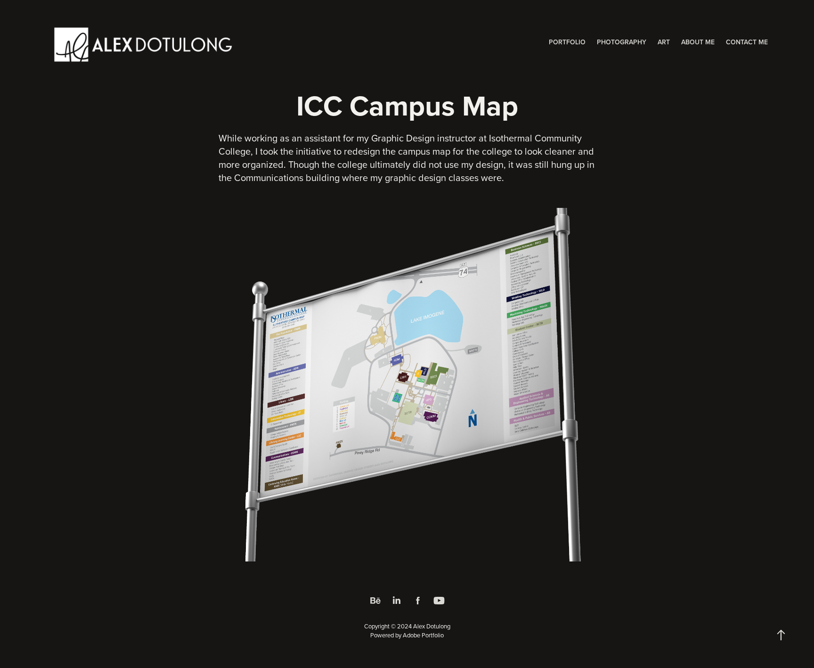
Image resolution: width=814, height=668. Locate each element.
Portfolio (567, 42)
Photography (621, 42)
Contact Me (747, 42)
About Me (698, 42)
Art (664, 42)
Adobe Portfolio (423, 635)
